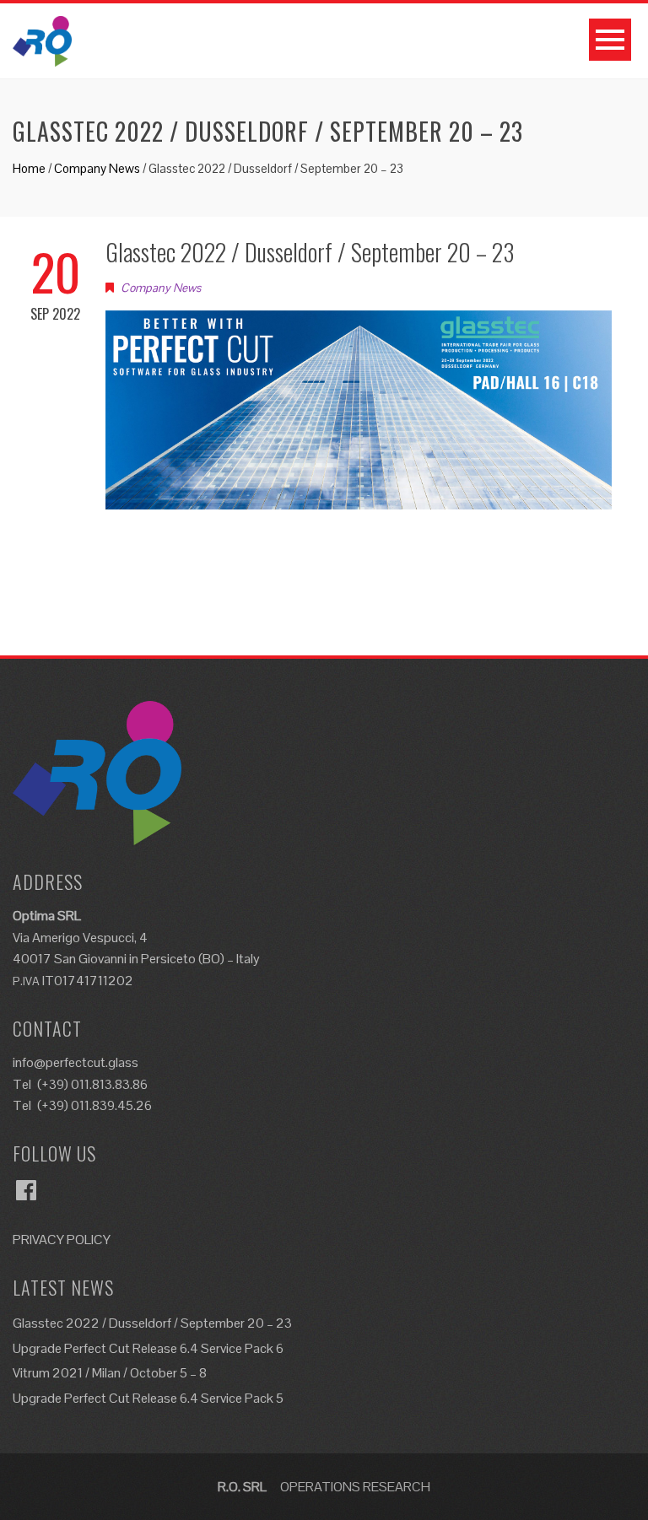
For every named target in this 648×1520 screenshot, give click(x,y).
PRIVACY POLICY (62, 1239)
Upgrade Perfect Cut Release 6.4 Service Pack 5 (148, 1398)
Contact (47, 1028)
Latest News (63, 1287)
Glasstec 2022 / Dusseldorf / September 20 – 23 (152, 1323)
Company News (97, 168)
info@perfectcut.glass (75, 1062)
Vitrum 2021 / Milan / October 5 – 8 (110, 1373)
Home (29, 168)
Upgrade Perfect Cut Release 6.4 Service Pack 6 (148, 1348)
